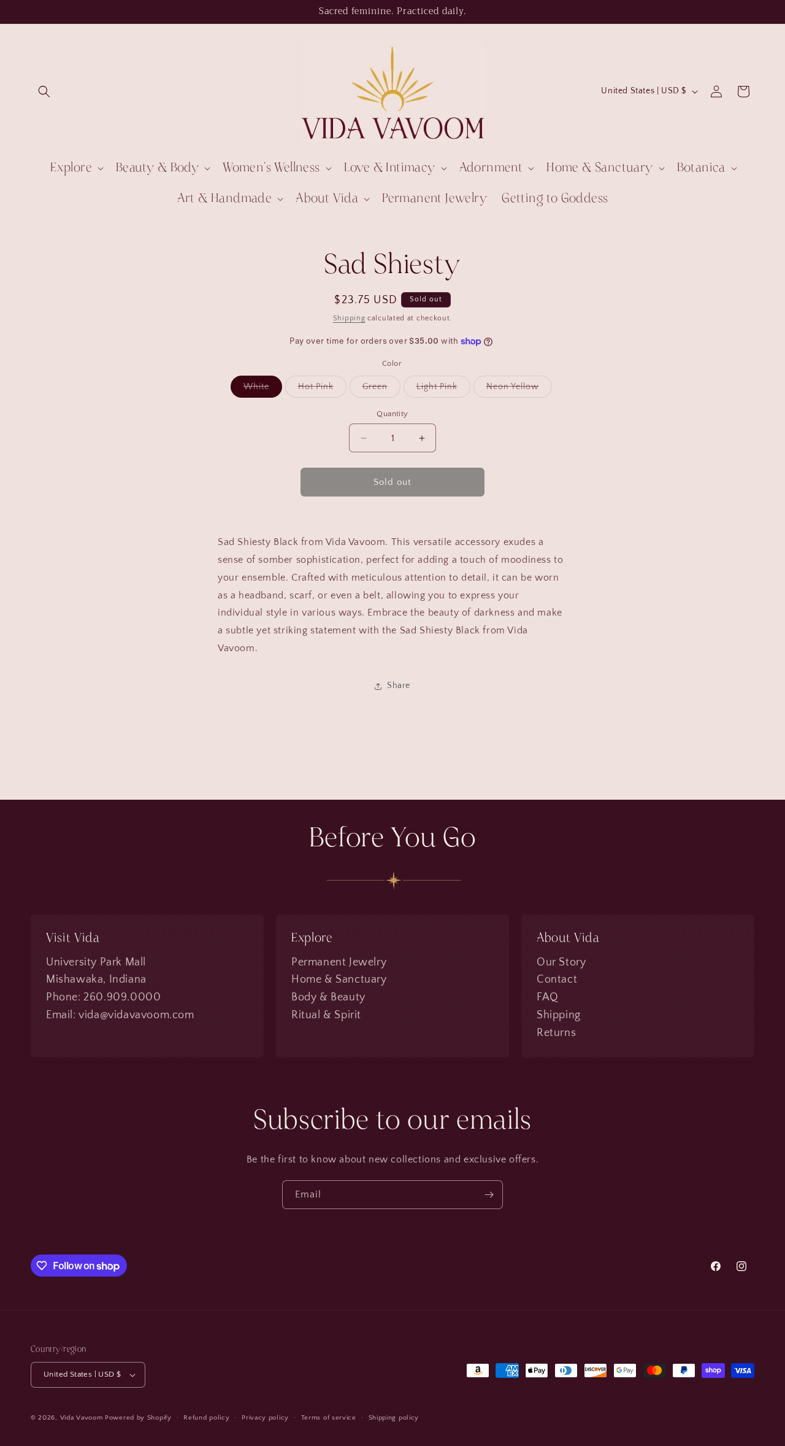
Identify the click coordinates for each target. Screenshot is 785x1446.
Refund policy (206, 1417)
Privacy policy (265, 1417)
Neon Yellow (519, 389)
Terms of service (328, 1417)
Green (381, 389)
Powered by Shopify (138, 1417)
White (262, 389)
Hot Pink (322, 389)
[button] (44, 91)
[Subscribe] (488, 1194)
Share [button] (398, 685)
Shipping (349, 318)
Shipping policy (394, 1417)
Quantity (392, 413)
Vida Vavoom (81, 1417)
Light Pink (443, 389)
